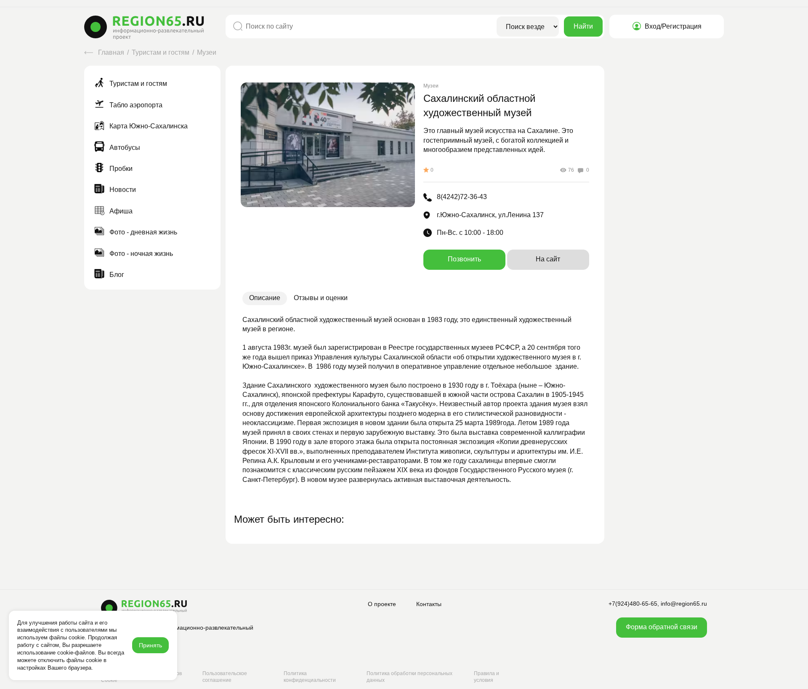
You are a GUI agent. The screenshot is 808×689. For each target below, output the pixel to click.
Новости (122, 189)
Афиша (120, 211)
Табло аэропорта (135, 105)
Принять (150, 645)
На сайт (548, 259)
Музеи (206, 52)
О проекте (382, 604)
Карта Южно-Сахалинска (148, 126)
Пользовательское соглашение (224, 677)
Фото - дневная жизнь (142, 232)
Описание (264, 297)
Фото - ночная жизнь (140, 253)
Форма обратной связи (661, 626)
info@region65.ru (684, 603)
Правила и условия (486, 677)
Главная (111, 52)
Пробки (120, 168)
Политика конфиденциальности (310, 677)
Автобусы (124, 147)
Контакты (428, 604)
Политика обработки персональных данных (409, 677)
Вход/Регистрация (672, 26)
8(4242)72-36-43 (462, 196)
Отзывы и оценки (321, 297)
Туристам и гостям (161, 52)
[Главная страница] (152, 28)
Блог (116, 274)
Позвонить (464, 259)
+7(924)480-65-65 (633, 603)
